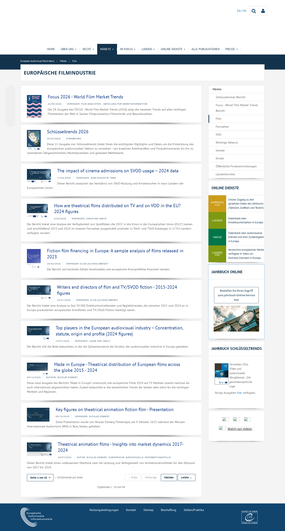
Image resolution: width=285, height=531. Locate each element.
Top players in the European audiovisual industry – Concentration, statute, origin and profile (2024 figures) (119, 331)
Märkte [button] (105, 49)
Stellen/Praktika (194, 510)
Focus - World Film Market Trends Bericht (237, 108)
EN (239, 11)
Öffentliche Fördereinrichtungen (236, 166)
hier (239, 393)
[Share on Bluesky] (10, 90)
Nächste (169, 477)
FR (244, 11)
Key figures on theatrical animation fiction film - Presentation (115, 409)
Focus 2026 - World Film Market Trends (85, 97)
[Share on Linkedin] (10, 114)
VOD (218, 134)
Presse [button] (230, 49)
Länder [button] (147, 49)
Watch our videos (240, 429)
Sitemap (148, 510)
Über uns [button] (67, 49)
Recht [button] (87, 49)
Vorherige (151, 477)
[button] (40, 477)
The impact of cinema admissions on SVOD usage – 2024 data (118, 171)
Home (51, 49)
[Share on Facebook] (10, 106)
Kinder (220, 158)
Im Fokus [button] (126, 49)
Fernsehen (222, 126)
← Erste (132, 477)
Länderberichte (225, 174)
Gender (220, 150)
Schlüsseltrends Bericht (230, 97)
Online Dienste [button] (172, 49)
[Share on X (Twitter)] (10, 98)
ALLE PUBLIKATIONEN (205, 49)
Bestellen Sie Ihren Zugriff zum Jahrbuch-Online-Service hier (236, 295)
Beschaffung (168, 510)
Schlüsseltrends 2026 (67, 132)
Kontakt (131, 510)
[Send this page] (10, 122)
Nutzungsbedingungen (104, 510)
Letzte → (186, 477)
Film (218, 119)
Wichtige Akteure (227, 142)
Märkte (217, 89)
